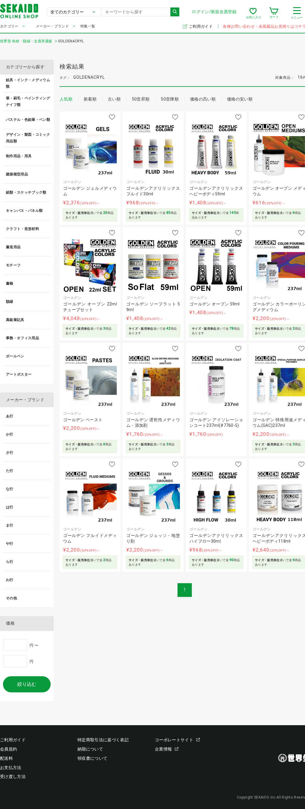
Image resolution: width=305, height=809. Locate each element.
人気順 (66, 99)
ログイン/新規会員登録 (214, 11)
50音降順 (170, 99)
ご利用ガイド (201, 26)
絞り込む (26, 684)
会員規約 (8, 749)
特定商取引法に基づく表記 (103, 739)
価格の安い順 (240, 99)
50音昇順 (141, 99)
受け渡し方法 (13, 776)
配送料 (6, 758)
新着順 (90, 99)
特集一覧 (87, 26)
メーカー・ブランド (52, 26)
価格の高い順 (203, 99)
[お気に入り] (253, 13)
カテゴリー (9, 26)
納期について (90, 749)
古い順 (114, 99)
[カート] (273, 13)
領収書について (92, 758)
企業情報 (163, 749)
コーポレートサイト (174, 739)
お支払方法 (10, 767)
